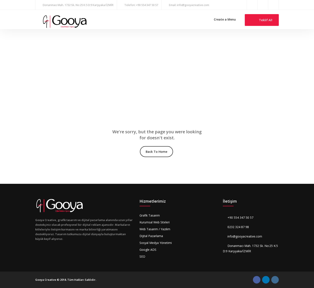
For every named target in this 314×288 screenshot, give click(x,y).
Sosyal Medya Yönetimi (155, 243)
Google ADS (147, 250)
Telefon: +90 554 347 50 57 (141, 5)
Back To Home (156, 152)
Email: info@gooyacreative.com (189, 5)
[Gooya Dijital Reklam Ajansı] (64, 21)
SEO (142, 256)
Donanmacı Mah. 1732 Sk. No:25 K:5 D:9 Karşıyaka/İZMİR (78, 5)
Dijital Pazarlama (151, 236)
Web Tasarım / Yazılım (154, 229)
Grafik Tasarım (149, 215)
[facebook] (252, 5)
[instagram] (263, 5)
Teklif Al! (265, 20)
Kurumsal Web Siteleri (154, 222)
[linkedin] (273, 5)
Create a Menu (225, 19)
